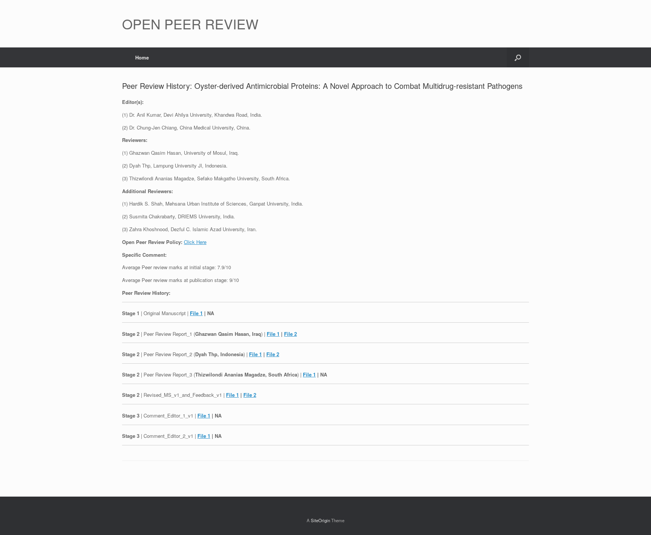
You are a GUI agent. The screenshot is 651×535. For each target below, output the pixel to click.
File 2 (290, 333)
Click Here (195, 241)
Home (142, 57)
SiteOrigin (320, 520)
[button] (518, 57)
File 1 (196, 313)
